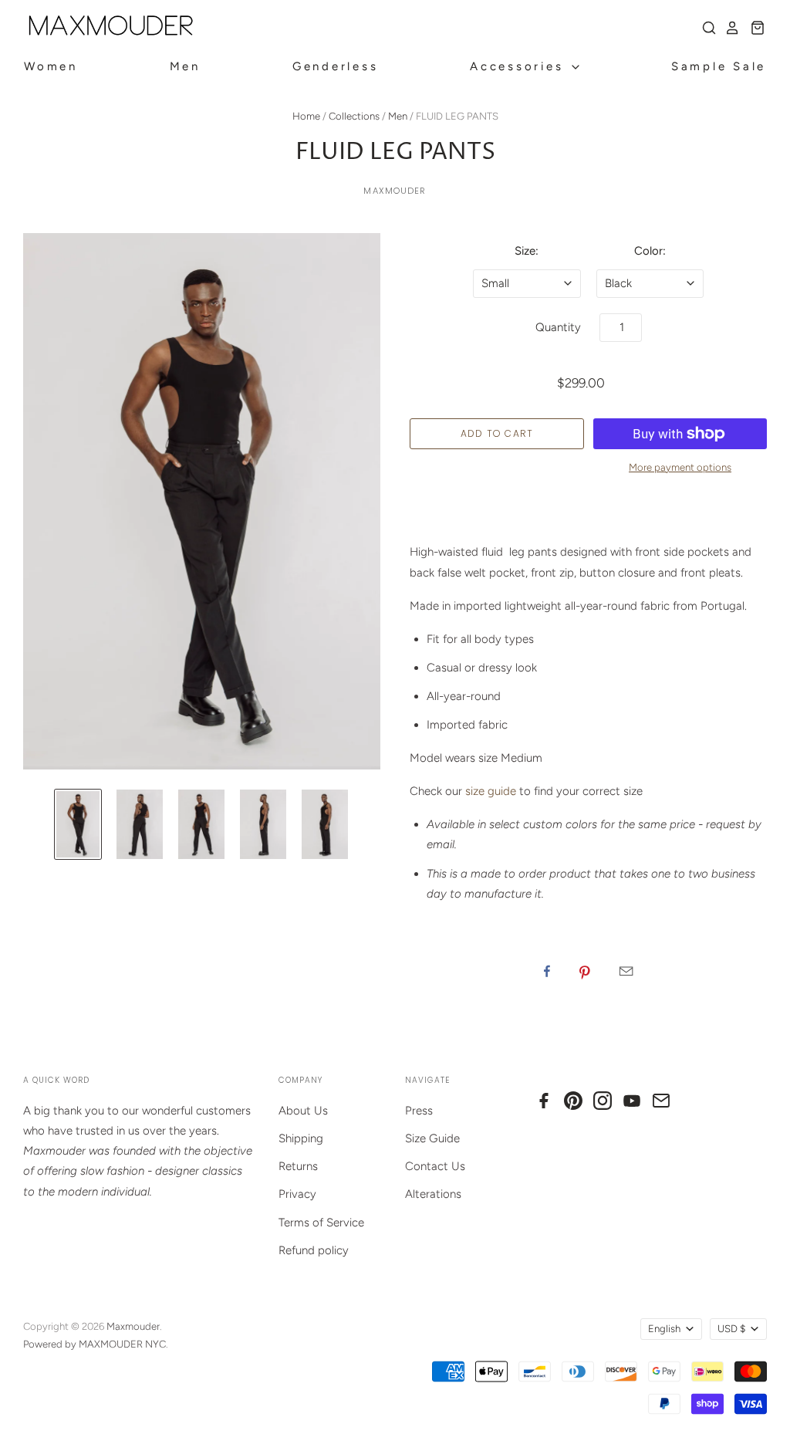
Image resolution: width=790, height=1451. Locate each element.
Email (626, 971)
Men (185, 66)
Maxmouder (394, 190)
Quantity (558, 327)
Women (51, 66)
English (664, 1328)
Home (306, 116)
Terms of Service (321, 1222)
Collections (354, 116)
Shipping (301, 1138)
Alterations (433, 1194)
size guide (490, 791)
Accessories (519, 66)
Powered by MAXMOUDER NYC (94, 1344)
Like (547, 971)
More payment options (680, 467)
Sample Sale (718, 66)
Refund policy (314, 1250)
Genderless (335, 66)
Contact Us (435, 1166)
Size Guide (432, 1138)
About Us (303, 1111)
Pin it (585, 971)
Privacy (297, 1194)
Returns (298, 1166)
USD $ (731, 1328)
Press (419, 1111)
